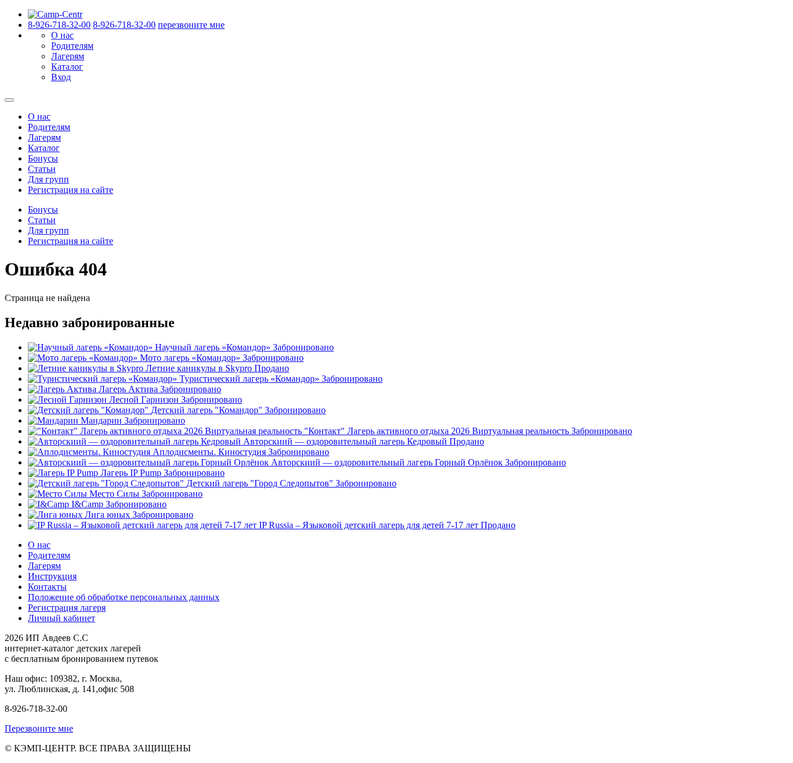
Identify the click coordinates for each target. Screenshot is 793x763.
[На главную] (55, 14)
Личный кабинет (61, 618)
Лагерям (67, 56)
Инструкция (52, 576)
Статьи (42, 169)
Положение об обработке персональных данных (123, 597)
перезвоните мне (191, 25)
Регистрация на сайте (70, 190)
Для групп (48, 179)
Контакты (47, 587)
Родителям (72, 46)
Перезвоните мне (39, 728)
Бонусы (43, 158)
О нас (62, 35)
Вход (61, 77)
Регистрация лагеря (67, 607)
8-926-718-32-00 (59, 25)
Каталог (67, 66)
